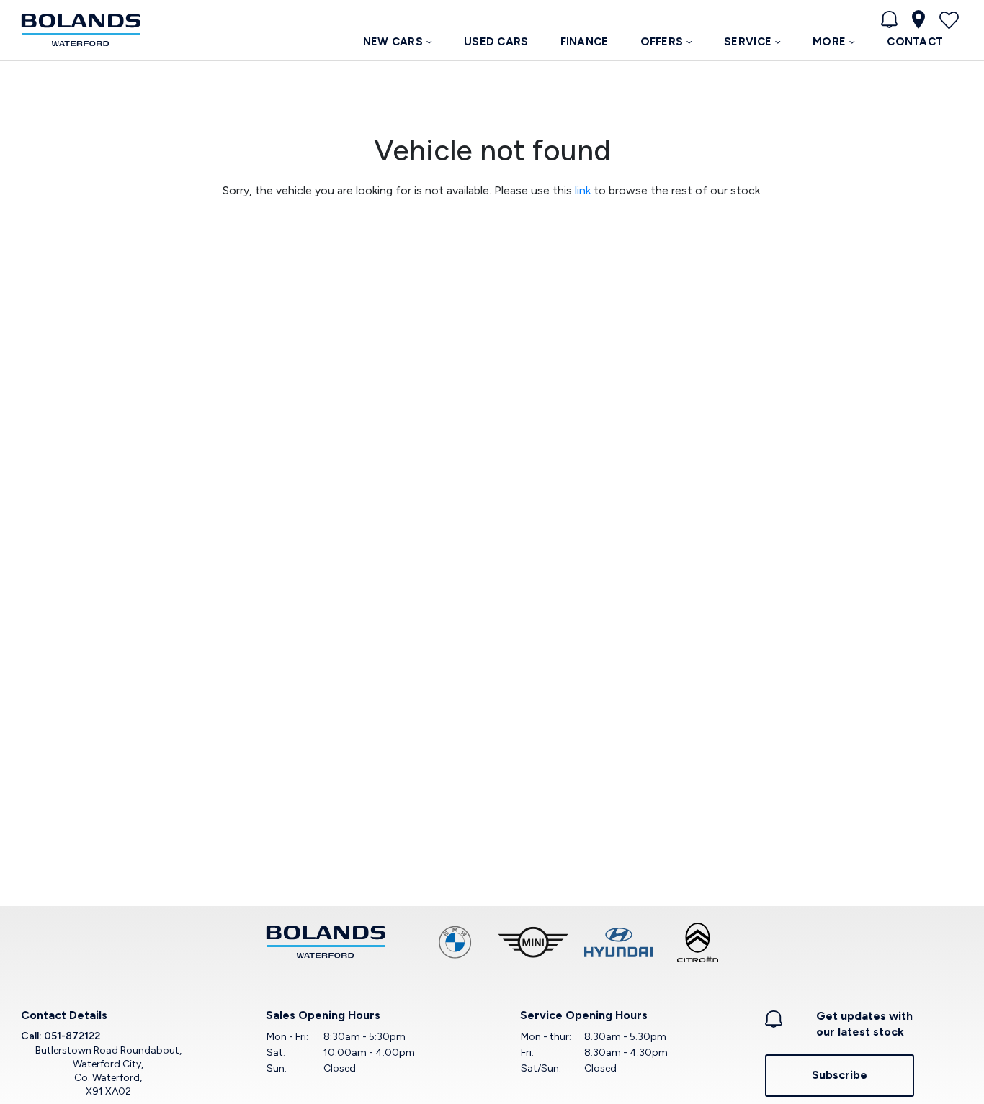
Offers (662, 41)
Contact (915, 41)
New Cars (393, 41)
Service (747, 41)
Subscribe (839, 1075)
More (829, 41)
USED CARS (496, 41)
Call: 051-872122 (60, 1036)
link (583, 190)
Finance (584, 41)
